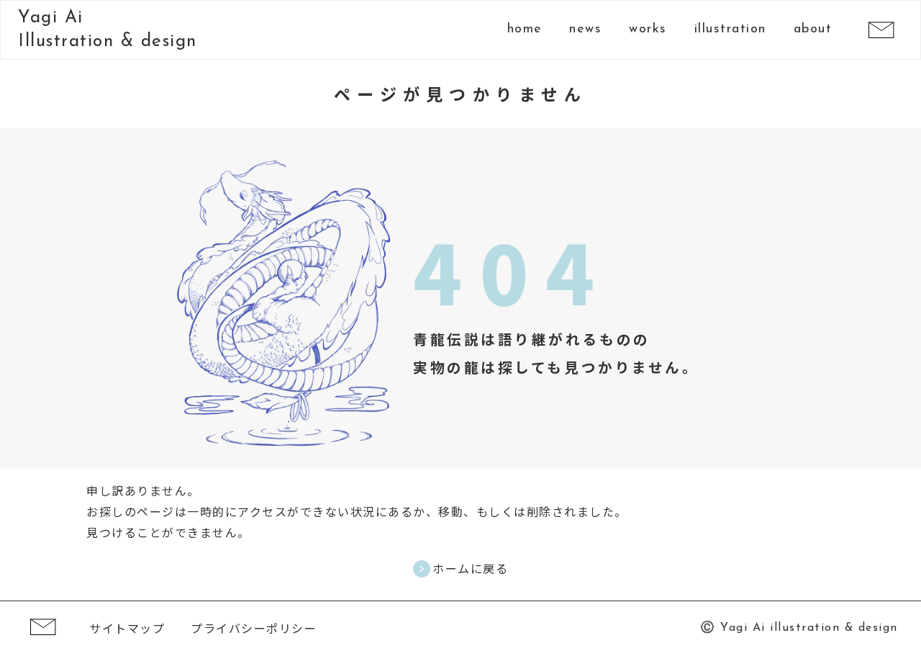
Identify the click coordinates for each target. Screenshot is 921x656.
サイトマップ (127, 628)
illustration (730, 29)
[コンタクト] (881, 30)
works (648, 29)
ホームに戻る (470, 568)
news (585, 29)
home (525, 29)
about (813, 29)
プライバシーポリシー (254, 628)
